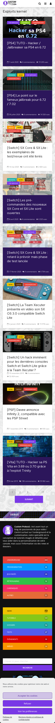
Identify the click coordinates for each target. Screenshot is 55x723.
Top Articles (13, 23)
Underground (38, 23)
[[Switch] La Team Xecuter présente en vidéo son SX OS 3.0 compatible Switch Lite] (27, 289)
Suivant (29, 499)
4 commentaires (28, 62)
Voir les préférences (27, 711)
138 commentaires (29, 481)
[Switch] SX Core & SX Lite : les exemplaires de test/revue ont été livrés (27, 152)
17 (42, 492)
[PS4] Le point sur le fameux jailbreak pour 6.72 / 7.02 (26, 100)
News (21, 75)
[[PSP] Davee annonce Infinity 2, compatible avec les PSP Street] (27, 393)
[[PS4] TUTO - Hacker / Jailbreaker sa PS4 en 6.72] (27, 27)
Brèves (11, 127)
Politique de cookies (7, 718)
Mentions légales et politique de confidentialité (30, 718)
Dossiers (12, 75)
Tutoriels (25, 23)
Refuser (27, 703)
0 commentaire (29, 167)
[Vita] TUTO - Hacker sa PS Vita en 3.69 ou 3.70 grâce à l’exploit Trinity (27, 466)
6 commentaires (30, 114)
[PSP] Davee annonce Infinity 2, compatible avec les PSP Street (26, 414)
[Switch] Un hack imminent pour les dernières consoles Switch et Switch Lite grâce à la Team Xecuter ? (27, 364)
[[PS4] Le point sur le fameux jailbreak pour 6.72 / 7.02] (27, 79)
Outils (27, 127)
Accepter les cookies (27, 695)
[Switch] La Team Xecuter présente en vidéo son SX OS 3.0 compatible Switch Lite (26, 312)
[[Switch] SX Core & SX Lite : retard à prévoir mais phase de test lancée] (27, 236)
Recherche (27, 668)
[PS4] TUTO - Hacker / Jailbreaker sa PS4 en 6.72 (26, 45)
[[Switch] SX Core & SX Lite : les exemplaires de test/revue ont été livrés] (27, 131)
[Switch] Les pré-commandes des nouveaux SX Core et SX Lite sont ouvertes (27, 207)
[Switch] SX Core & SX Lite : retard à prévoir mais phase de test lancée (27, 257)
